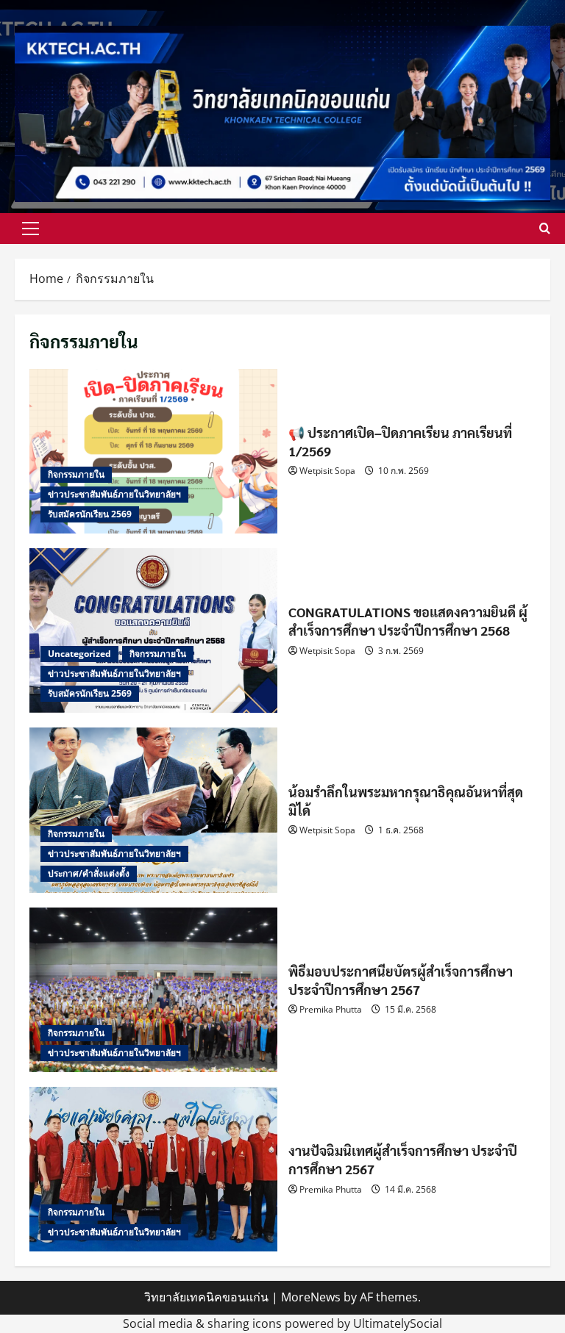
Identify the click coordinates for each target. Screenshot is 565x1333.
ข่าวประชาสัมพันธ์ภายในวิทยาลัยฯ (114, 494)
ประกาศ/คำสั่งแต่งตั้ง (88, 873)
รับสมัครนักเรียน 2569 (90, 514)
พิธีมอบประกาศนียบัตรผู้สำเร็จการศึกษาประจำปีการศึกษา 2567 (153, 990)
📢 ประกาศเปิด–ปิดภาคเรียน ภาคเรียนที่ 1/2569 (153, 451)
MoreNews (311, 1297)
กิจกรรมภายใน (76, 474)
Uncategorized (79, 653)
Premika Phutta (330, 1009)
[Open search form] (544, 228)
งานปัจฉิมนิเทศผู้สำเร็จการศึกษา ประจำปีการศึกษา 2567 (153, 1169)
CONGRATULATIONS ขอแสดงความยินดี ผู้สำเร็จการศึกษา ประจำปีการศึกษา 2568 (153, 630)
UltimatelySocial (397, 1323)
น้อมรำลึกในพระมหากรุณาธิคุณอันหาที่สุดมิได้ (153, 809)
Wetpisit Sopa (327, 470)
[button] (30, 228)
